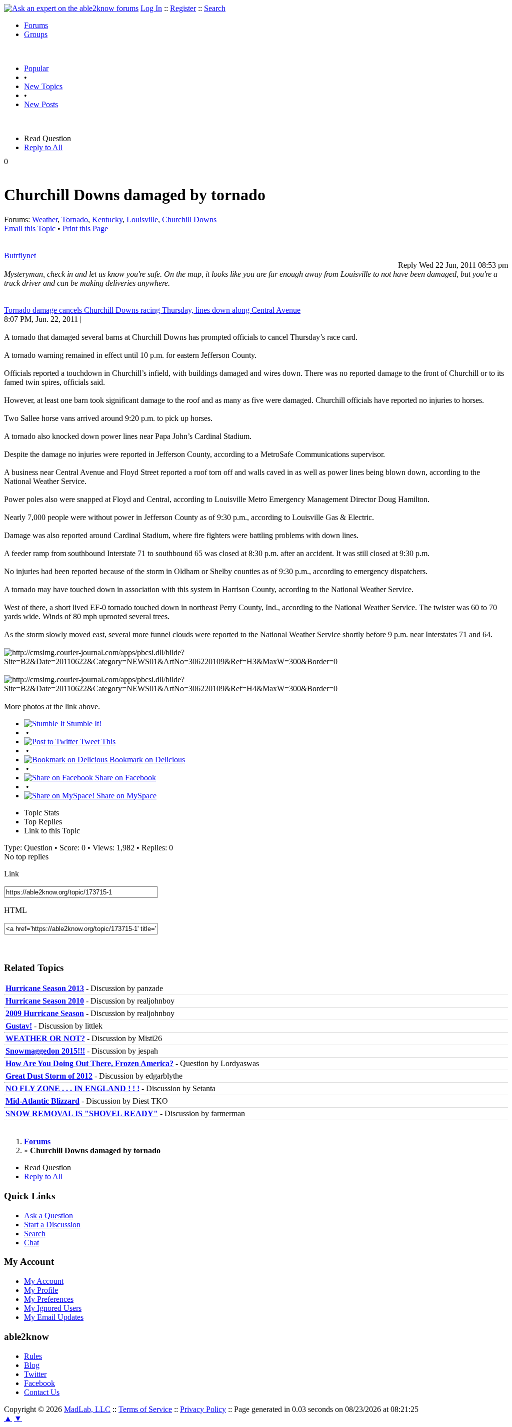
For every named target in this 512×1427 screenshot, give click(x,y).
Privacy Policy (203, 1409)
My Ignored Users (53, 1308)
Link (11, 873)
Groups (36, 34)
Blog (32, 1365)
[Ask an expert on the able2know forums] (71, 8)
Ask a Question (48, 1215)
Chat (31, 1242)
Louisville (142, 219)
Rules (33, 1356)
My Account (44, 1281)
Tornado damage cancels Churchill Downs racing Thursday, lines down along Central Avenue (152, 310)
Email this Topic (30, 228)
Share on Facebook (124, 777)
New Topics (43, 86)
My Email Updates (54, 1317)
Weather (45, 219)
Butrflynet (20, 255)
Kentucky (107, 219)
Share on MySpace (125, 795)
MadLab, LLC (87, 1409)
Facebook (39, 1383)
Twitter (35, 1374)
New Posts (41, 104)
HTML (15, 910)
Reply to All (43, 147)
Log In (151, 8)
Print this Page (85, 228)
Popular (36, 68)
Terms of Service (145, 1409)
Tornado (75, 219)
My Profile (41, 1290)
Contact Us (42, 1392)
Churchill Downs (189, 219)
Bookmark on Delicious (146, 759)
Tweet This (97, 741)
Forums (36, 25)
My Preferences (49, 1299)
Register (183, 8)
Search (215, 8)
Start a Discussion (52, 1224)
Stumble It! (83, 723)
